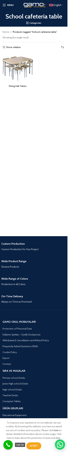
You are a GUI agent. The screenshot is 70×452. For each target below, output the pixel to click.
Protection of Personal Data (17, 328)
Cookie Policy (10, 352)
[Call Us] (8, 444)
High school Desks (12, 389)
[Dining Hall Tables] (18, 68)
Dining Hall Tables (18, 86)
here (56, 430)
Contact (7, 363)
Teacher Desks (10, 395)
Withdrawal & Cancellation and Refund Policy (26, 340)
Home (6, 31)
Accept (34, 445)
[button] (60, 444)
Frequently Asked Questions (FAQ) (20, 346)
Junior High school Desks (15, 383)
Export (6, 358)
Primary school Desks (14, 377)
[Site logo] (34, 4)
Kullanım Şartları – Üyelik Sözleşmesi (21, 334)
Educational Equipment (15, 415)
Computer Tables (12, 401)
